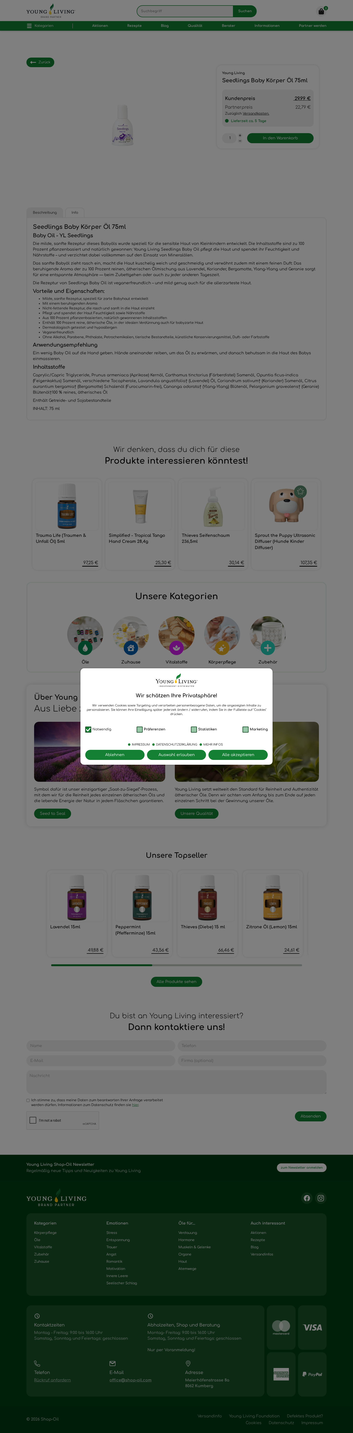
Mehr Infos (213, 744)
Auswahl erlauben (176, 755)
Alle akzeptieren (238, 755)
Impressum (141, 744)
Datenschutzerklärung (176, 744)
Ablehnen (114, 755)
